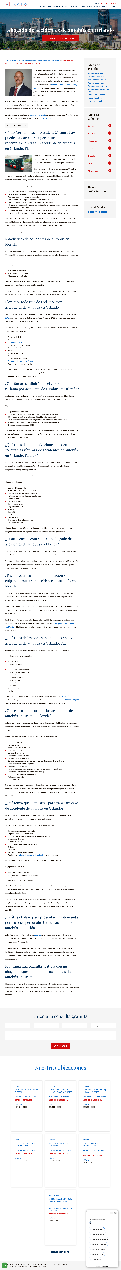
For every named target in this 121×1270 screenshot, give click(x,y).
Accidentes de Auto (95, 73)
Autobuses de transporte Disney (20, 361)
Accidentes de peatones (97, 86)
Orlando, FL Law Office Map (25, 1097)
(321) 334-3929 (88, 1107)
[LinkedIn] (99, 212)
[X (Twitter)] (92, 212)
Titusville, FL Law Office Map (60, 1150)
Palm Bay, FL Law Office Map (60, 1097)
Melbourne (92, 141)
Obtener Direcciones (25, 1100)
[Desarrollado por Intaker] (106, 1266)
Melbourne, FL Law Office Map (94, 1097)
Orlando (91, 126)
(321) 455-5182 (55, 1160)
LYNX (7, 318)
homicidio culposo (72, 700)
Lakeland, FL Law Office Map (93, 1150)
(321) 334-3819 (55, 1107)
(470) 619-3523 (49, 118)
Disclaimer (8, 1266)
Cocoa (90, 148)
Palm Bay (91, 133)
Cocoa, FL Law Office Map (25, 1150)
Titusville (91, 156)
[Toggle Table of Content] (24, 125)
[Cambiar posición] (111, 1213)
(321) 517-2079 (21, 1160)
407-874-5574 (88, 1163)
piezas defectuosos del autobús (31, 855)
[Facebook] (89, 212)
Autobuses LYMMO (15, 342)
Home (8, 60)
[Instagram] (102, 212)
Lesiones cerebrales (95, 101)
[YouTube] (96, 212)
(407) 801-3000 (108, 3)
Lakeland (91, 163)
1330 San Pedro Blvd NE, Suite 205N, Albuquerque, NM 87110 (60, 1201)
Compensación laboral (96, 95)
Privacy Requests (42, 1266)
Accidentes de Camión (96, 76)
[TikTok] (105, 212)
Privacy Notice (28, 1266)
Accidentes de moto (96, 83)
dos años (37, 935)
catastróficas (66, 696)
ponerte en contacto (38, 115)
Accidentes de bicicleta (97, 80)
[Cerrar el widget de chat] (115, 1213)
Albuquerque (93, 171)
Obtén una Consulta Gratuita (60, 38)
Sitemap (18, 1266)
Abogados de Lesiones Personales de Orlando (36, 60)
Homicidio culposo (95, 98)
